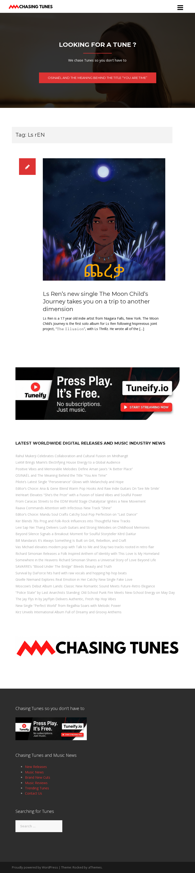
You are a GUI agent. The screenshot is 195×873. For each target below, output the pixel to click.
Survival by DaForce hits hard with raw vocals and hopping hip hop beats (71, 573)
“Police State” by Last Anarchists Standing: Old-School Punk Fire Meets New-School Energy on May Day (95, 592)
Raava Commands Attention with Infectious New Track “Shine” (63, 508)
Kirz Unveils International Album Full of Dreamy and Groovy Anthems (68, 612)
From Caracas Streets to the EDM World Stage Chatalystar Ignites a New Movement (80, 501)
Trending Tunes (37, 788)
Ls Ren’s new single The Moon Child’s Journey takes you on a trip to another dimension (96, 301)
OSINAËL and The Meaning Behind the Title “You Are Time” (97, 78)
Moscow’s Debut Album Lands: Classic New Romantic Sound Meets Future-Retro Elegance (85, 586)
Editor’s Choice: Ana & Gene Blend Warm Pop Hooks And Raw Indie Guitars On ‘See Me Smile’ (87, 488)
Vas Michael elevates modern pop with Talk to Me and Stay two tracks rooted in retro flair (84, 547)
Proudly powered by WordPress (35, 867)
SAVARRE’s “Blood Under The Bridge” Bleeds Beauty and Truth (63, 566)
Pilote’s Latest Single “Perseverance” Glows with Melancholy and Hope (69, 482)
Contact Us (33, 793)
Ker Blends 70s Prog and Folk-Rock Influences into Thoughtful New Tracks (72, 521)
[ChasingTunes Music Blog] (30, 6)
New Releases (36, 766)
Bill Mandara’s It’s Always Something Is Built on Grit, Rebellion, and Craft (70, 540)
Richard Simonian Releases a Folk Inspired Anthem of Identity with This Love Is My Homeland (87, 553)
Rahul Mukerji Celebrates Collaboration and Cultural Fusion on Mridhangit (71, 456)
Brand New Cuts (37, 777)
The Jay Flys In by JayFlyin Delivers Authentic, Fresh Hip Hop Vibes (65, 599)
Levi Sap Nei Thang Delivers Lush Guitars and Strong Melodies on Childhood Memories (82, 527)
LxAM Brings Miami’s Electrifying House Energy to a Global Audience (67, 462)
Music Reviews (36, 783)
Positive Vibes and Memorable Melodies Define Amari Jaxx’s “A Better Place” (74, 469)
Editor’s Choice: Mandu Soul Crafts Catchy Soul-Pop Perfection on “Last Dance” (76, 514)
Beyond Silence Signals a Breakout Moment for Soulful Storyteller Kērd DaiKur (75, 534)
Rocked (78, 867)
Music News (34, 772)
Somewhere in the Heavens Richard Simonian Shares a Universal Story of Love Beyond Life (85, 560)
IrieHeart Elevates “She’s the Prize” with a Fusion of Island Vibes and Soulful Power (78, 495)
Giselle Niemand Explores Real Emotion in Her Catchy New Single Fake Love (73, 579)
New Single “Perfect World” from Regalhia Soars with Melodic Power (68, 605)
